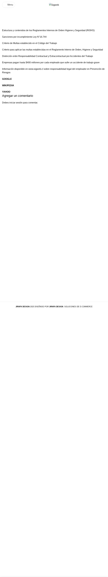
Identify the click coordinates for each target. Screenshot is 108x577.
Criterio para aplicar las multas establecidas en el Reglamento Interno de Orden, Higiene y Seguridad (52, 49)
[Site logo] (54, 5)
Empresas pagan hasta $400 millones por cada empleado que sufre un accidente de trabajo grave (51, 62)
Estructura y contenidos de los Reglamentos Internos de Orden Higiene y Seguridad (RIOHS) (48, 30)
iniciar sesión (15, 102)
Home (5, 19)
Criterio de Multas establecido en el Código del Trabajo (29, 43)
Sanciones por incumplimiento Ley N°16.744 (24, 37)
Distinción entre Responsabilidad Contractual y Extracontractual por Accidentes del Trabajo (47, 56)
